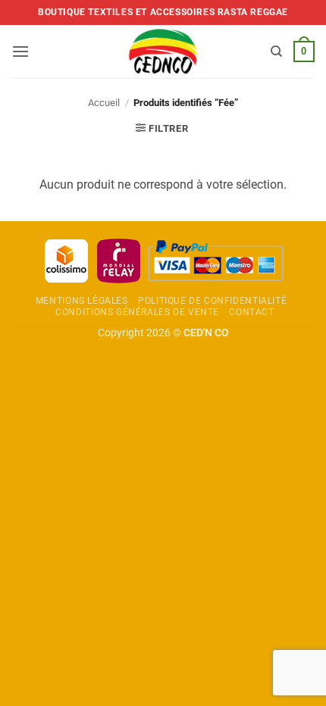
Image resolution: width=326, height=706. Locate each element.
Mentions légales (82, 300)
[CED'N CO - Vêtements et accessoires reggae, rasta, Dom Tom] (163, 51)
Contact (251, 312)
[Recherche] (276, 51)
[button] (20, 51)
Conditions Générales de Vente (137, 312)
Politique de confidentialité (212, 300)
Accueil (104, 102)
